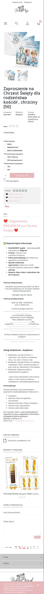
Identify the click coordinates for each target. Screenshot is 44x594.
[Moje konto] (27, 23)
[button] (5, 23)
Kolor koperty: (9, 141)
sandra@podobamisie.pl (23, 421)
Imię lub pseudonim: (11, 512)
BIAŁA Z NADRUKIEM (14, 151)
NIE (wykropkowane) (14, 160)
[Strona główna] (22, 10)
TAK (8, 167)
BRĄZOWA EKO (12, 147)
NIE (8, 170)
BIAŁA (9, 144)
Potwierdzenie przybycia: (13, 164)
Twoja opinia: (8, 521)
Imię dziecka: (8, 132)
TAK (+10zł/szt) (12, 157)
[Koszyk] (38, 23)
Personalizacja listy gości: (13, 154)
